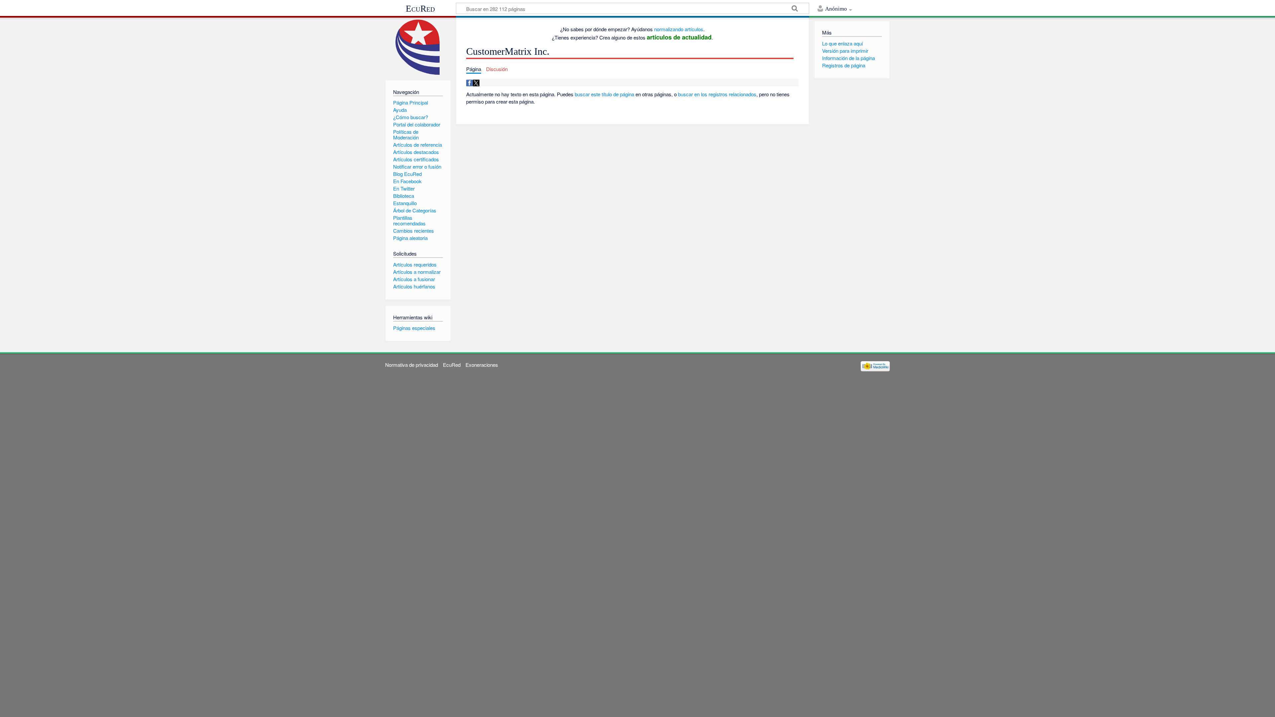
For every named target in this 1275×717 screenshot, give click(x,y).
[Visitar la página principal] (418, 47)
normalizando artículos (678, 29)
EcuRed (420, 9)
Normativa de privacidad (411, 364)
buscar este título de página (604, 94)
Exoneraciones (482, 364)
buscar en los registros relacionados (717, 94)
